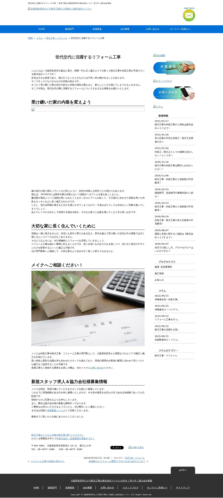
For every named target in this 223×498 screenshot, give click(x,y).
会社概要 (124, 29)
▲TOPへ (183, 470)
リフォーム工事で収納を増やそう (48, 461)
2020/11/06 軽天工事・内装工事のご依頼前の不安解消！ (174, 179)
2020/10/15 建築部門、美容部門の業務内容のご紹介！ (174, 193)
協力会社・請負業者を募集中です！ (77, 438)
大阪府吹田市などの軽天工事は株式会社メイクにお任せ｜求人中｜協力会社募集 (111, 480)
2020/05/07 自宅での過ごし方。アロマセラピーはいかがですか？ (174, 247)
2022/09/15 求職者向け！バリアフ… (167, 308)
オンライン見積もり (180, 29)
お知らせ (159, 280)
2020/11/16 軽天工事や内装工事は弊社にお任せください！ (174, 165)
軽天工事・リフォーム (56, 38)
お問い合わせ (152, 29)
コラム (39, 38)
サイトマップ (183, 487)
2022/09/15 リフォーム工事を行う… (167, 318)
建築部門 (69, 29)
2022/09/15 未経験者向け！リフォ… (167, 338)
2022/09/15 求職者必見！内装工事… (167, 297)
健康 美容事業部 (163, 267)
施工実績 (159, 273)
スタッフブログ (131, 487)
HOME (42, 29)
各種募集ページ (55, 410)
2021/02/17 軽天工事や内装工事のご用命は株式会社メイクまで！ (174, 124)
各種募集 (97, 29)
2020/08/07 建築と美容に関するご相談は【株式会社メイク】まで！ (174, 234)
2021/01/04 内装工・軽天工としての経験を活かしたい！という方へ (174, 152)
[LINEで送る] (136, 447)
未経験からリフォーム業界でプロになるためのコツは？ (117, 461)
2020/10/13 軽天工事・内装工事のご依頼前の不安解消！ (174, 206)
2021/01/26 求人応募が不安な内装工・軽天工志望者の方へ (174, 138)
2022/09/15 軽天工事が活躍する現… (167, 328)
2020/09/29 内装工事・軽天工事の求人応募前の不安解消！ (174, 220)
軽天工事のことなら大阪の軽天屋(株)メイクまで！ (57, 435)
